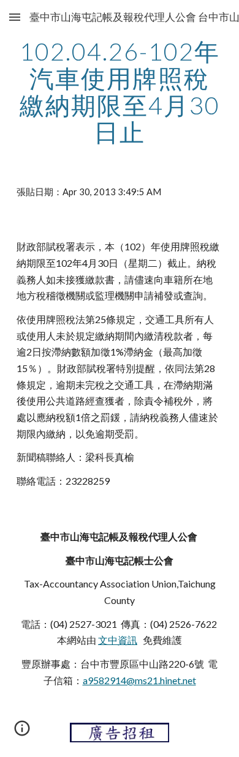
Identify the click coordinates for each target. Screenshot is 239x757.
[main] (119, 92)
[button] (14, 17)
